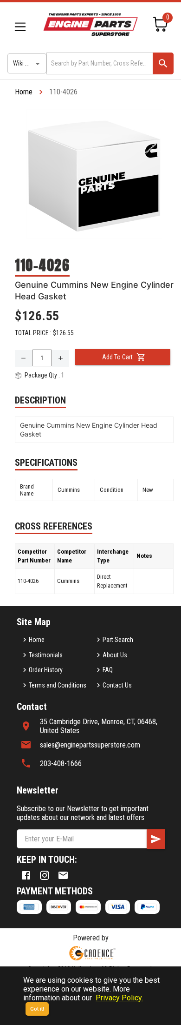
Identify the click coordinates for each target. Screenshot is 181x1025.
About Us (115, 655)
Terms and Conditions (57, 685)
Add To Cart (117, 357)
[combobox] (99, 63)
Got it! (37, 1009)
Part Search (118, 639)
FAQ (108, 670)
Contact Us (117, 685)
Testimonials (46, 655)
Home (23, 91)
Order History (46, 670)
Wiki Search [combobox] (28, 63)
